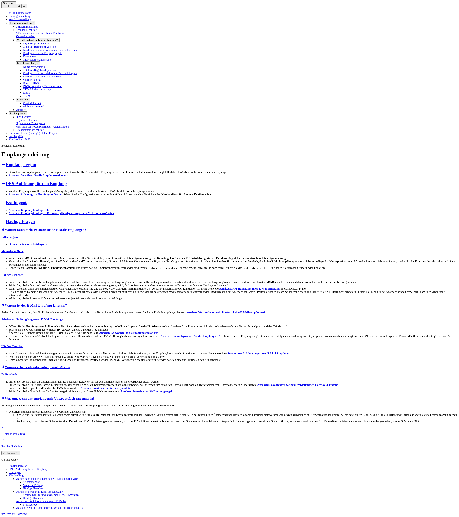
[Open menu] (24, 6)
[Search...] (18, 6)
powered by (14, 513)
